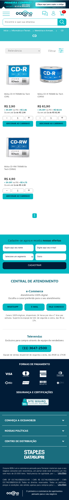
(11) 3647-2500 (34, 348)
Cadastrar (34, 265)
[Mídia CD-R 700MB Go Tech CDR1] (18, 75)
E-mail (34, 307)
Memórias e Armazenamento (45, 31)
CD (62, 31)
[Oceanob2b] (24, 14)
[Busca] (62, 22)
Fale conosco (56, 307)
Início (6, 31)
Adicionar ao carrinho (18, 124)
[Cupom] (34, 4)
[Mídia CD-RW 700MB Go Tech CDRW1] (18, 148)
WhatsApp (12, 307)
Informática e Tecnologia (22, 31)
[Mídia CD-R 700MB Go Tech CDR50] (51, 75)
